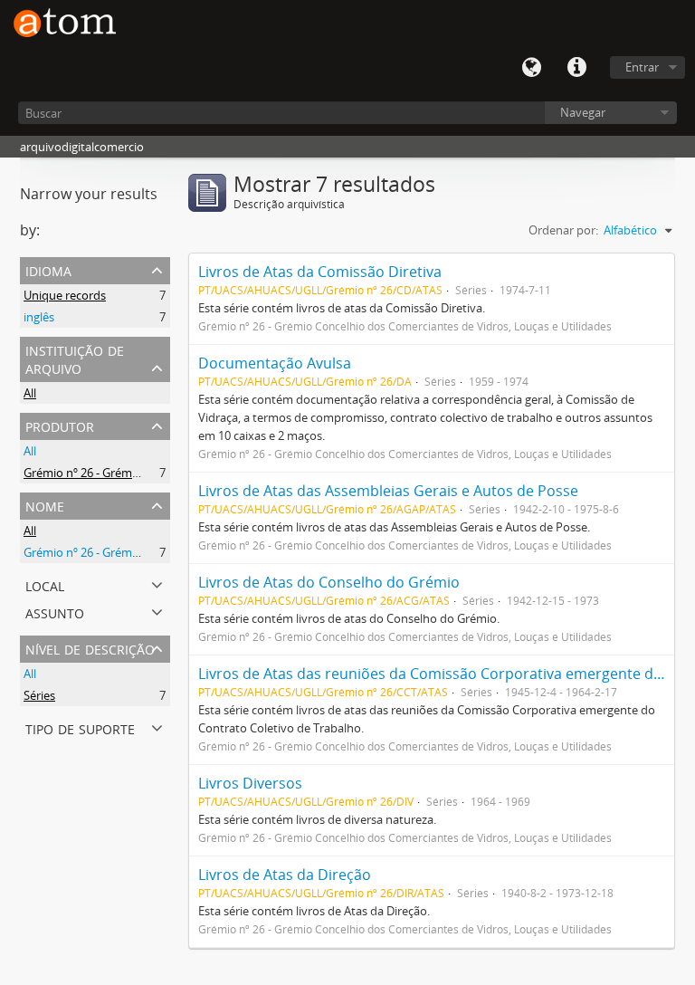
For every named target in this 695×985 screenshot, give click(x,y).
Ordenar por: (563, 230)
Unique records (65, 295)
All (30, 393)
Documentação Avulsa (274, 363)
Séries (39, 695)
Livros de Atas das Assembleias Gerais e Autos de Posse (388, 491)
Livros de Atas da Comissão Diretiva (320, 272)
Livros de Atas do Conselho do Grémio (329, 582)
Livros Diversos (250, 783)
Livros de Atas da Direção (284, 875)
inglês (39, 317)
